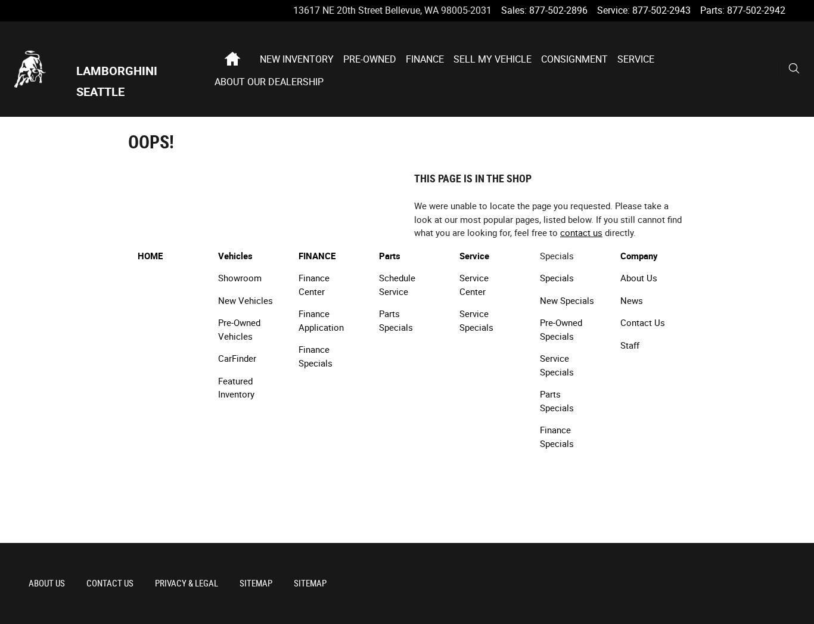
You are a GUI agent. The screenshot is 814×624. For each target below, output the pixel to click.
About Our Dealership (269, 82)
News (631, 301)
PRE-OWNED (369, 59)
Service (474, 256)
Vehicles (235, 256)
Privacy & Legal (186, 583)
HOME (150, 256)
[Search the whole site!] (794, 69)
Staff (629, 345)
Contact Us (642, 323)
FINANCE (425, 59)
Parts (389, 256)
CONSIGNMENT (574, 59)
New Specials (567, 301)
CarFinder (237, 358)
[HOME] (45, 69)
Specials (557, 278)
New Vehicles (245, 301)
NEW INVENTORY (297, 59)
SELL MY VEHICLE (492, 59)
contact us (581, 233)
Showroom (240, 278)
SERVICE (635, 59)
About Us (638, 278)
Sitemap (256, 583)
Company (639, 256)
